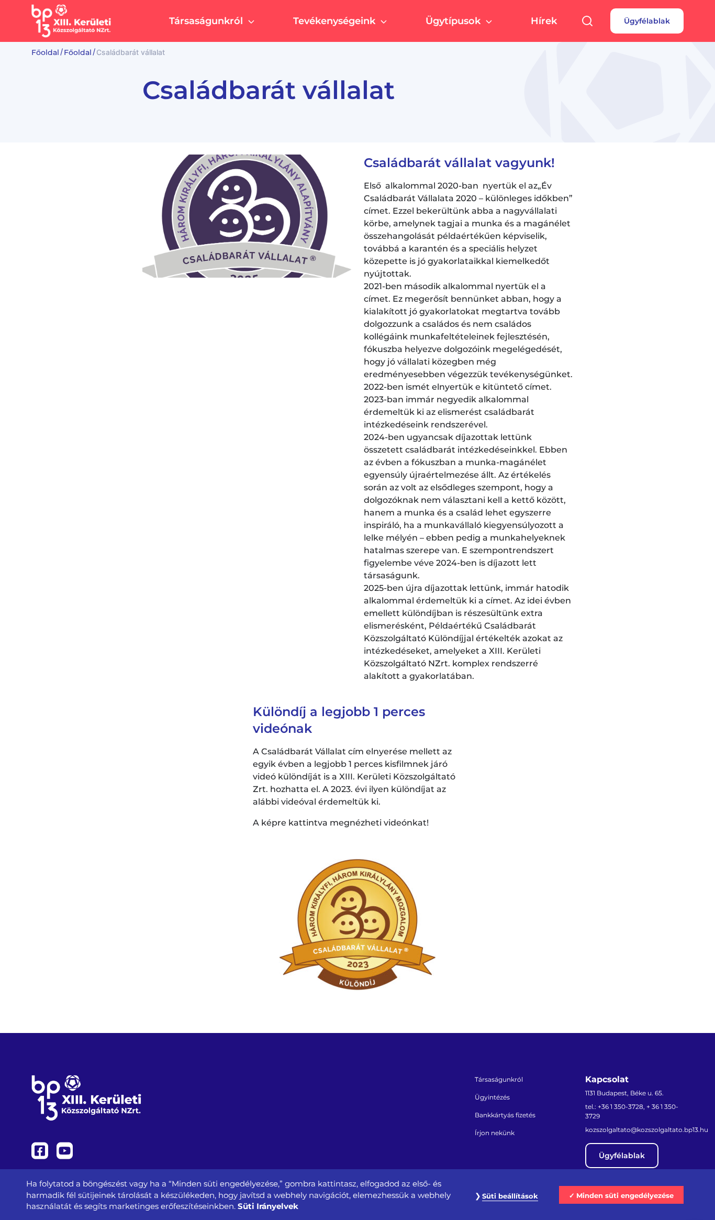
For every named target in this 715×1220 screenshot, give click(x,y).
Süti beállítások (510, 1196)
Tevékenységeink (334, 21)
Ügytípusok (453, 21)
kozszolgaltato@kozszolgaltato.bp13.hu (646, 1130)
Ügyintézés (492, 1097)
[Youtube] (65, 1150)
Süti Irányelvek (268, 1206)
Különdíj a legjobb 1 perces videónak (339, 720)
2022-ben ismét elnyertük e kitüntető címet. (458, 387)
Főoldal (45, 52)
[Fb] (40, 1150)
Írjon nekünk (495, 1133)
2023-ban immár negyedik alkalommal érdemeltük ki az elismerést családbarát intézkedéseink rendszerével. (449, 412)
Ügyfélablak (647, 21)
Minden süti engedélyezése (625, 1195)
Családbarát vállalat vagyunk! (459, 162)
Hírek (544, 21)
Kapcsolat (607, 1079)
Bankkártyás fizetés (505, 1115)
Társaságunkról (206, 21)
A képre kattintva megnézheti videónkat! (341, 823)
